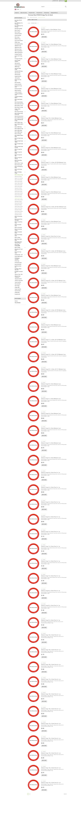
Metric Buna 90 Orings (19, 111)
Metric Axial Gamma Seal (18, 100)
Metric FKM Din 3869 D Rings (19, 125)
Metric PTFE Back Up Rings (19, 167)
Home (28, 17)
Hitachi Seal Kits (18, 64)
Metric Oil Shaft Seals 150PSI (19, 141)
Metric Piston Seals (18, 164)
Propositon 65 (17, 294)
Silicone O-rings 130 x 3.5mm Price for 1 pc (51, 708)
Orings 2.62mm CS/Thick (19, 193)
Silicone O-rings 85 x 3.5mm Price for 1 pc (50, 605)
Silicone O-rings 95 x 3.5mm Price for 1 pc (50, 620)
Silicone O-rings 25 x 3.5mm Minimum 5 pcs (51, 192)
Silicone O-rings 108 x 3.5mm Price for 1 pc (51, 664)
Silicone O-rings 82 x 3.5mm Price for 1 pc (50, 590)
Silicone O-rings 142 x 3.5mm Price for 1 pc (51, 768)
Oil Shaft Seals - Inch (19, 254)
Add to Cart (44, 36)
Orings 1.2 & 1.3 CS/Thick (19, 178)
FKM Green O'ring (18, 49)
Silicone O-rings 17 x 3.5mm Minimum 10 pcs (51, 103)
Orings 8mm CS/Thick (18, 214)
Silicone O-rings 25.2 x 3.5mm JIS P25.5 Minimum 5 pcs (53, 206)
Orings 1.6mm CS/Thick (18, 181)
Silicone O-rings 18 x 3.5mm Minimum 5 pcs (51, 133)
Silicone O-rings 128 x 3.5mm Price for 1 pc (51, 694)
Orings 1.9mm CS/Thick (18, 186)
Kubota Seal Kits (18, 90)
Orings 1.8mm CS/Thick (18, 184)
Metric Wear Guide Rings (18, 240)
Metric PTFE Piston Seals (18, 170)
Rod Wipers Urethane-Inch (19, 272)
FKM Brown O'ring (18, 47)
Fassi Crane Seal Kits (19, 40)
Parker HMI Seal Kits (18, 256)
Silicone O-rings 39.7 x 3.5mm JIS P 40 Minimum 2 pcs (53, 354)
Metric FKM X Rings (18, 130)
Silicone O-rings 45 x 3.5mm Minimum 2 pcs (51, 428)
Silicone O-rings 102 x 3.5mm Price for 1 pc (51, 635)
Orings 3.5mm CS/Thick (18, 198)
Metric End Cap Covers (19, 116)
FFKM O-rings (17, 42)
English (18, 9)
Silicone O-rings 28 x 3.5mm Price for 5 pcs (51, 236)
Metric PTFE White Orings (18, 173)
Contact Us (17, 12)
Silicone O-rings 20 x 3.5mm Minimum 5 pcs (51, 147)
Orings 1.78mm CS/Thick (19, 183)
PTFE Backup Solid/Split (17, 259)
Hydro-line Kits (17, 72)
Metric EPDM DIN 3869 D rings (19, 120)
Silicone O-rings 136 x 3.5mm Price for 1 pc (51, 738)
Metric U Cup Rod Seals (18, 225)
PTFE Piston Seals (18, 262)
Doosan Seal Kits (18, 35)
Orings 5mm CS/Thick (18, 204)
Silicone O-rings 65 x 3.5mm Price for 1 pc (50, 502)
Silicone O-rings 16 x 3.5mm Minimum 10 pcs (51, 88)
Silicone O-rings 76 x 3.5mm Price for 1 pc (50, 561)
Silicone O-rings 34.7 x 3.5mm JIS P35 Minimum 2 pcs (53, 310)
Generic (16, 301)
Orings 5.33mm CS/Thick (19, 206)
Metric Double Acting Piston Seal (19, 114)
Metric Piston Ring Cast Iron (18, 161)
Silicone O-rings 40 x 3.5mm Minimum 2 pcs (51, 384)
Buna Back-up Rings (18, 28)
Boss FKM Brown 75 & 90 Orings (19, 26)
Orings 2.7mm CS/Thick (18, 194)
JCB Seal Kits (17, 78)
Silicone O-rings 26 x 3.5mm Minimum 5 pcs (51, 221)
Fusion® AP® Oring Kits (18, 56)
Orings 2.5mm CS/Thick (18, 191)
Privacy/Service (39, 12)
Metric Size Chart (24, 12)
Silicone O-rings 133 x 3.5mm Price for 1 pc (51, 723)
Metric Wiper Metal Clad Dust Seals (18, 242)
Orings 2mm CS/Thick (18, 188)
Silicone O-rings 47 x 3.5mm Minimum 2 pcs (51, 443)
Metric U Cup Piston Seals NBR (18, 220)
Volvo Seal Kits (17, 283)
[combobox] (17, 9)
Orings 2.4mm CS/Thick (18, 189)
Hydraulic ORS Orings (19, 71)
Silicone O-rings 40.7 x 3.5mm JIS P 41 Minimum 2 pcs (53, 369)
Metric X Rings (17, 247)
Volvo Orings (17, 285)
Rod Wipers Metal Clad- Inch (18, 269)
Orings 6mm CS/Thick (18, 209)
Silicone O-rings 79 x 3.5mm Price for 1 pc (50, 576)
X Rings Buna (17, 292)
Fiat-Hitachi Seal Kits (19, 44)
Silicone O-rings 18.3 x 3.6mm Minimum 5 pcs (51, 118)
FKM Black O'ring (18, 45)
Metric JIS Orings (18, 133)
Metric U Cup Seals (18, 227)
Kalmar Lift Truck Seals (18, 80)
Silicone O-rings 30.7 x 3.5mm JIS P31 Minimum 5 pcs (53, 280)
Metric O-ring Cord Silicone (18, 158)
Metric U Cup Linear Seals (18, 217)
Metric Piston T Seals (19, 163)
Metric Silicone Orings (19, 174)
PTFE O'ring (17, 260)
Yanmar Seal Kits (18, 289)
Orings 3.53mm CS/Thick (19, 199)
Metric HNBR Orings (18, 132)
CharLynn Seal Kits (18, 33)
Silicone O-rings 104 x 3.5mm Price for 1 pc (51, 649)
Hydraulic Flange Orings (18, 69)
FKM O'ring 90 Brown (18, 52)
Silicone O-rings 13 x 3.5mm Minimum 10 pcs (51, 44)
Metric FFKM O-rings (18, 122)
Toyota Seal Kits (18, 282)
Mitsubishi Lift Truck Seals (18, 250)
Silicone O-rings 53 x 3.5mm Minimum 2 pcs (51, 457)
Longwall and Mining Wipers (18, 97)
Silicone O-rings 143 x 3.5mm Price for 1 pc (51, 782)
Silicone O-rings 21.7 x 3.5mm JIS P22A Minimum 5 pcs (53, 162)
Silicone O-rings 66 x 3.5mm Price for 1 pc (50, 516)
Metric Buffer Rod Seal (19, 103)
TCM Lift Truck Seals (19, 280)
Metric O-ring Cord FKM (18, 155)
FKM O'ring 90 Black (18, 50)
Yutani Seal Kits (18, 290)
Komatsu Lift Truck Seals (18, 86)
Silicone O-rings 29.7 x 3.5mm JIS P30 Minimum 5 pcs (53, 251)
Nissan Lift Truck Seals (18, 252)
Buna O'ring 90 (17, 32)
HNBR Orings (17, 66)
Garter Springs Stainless (17, 61)
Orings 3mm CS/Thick (18, 196)
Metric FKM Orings (18, 126)
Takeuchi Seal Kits (18, 278)
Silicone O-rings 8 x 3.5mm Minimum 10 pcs (51, 29)
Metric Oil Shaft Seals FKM (19, 144)
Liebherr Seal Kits (18, 92)
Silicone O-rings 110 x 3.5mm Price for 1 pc (51, 679)
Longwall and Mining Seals (18, 94)
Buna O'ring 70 (17, 30)
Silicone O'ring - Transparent (18, 277)
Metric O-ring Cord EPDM (18, 153)
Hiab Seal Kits (17, 63)
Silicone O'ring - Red (18, 274)
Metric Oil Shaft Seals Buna (19, 139)
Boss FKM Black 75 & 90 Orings (19, 24)
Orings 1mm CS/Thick (18, 176)
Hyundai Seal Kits (18, 76)
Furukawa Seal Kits (18, 54)
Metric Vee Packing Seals (18, 235)
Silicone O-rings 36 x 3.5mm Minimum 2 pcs (51, 325)
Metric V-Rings (17, 237)
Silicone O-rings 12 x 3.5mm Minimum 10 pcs (51, 59)
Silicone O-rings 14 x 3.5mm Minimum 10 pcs (51, 73)
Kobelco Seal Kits (18, 84)
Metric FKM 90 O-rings (19, 128)
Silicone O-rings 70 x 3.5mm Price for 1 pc (50, 531)
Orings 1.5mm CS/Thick (18, 179)
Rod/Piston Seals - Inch (18, 267)
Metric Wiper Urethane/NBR (17, 245)
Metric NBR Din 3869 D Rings (19, 136)
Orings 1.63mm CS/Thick (17, 109)
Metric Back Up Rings (19, 102)
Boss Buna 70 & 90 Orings (18, 21)
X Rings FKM (17, 287)
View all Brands (17, 302)
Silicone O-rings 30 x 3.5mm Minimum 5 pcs (51, 265)
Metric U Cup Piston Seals (18, 222)
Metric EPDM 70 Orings (19, 117)
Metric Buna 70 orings (19, 107)
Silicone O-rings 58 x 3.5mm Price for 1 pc (50, 472)
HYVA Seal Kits (17, 74)
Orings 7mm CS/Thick (18, 213)
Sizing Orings (46, 12)
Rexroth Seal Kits (18, 264)
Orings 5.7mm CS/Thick (18, 208)
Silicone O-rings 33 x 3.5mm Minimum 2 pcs (51, 295)
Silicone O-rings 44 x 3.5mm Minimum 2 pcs (51, 413)
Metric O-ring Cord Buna (18, 150)
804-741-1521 (55, 0)
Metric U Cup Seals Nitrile (18, 232)
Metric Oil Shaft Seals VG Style (19, 147)
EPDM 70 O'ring (17, 38)
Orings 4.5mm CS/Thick (18, 203)
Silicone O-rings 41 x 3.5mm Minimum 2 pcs (51, 398)
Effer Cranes (17, 37)
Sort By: (29, 23)
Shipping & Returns (54, 12)
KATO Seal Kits (17, 82)
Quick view (34, 37)
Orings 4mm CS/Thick (18, 201)
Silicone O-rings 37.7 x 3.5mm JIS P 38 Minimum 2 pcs (53, 339)
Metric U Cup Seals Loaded (18, 230)
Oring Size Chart (32, 12)
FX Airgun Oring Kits (18, 58)
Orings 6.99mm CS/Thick (19, 211)
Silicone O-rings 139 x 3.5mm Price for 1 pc (51, 753)
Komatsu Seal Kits (18, 88)
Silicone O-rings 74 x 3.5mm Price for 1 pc (50, 546)
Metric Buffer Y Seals (19, 105)
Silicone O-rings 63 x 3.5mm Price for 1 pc (50, 487)
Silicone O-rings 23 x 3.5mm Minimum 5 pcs (51, 177)
